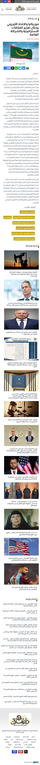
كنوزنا (10, 745)
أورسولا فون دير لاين (25, 228)
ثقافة (5, 739)
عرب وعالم (32, 18)
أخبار (32, 737)
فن (12, 739)
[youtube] (9, 1)
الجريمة (8, 737)
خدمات (7, 747)
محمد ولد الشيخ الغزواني (23, 217)
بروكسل (7, 217)
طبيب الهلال (30, 747)
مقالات (7, 742)
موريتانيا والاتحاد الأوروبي (24, 239)
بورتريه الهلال (18, 747)
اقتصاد (33, 742)
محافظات (16, 742)
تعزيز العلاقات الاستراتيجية (23, 233)
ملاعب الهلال (31, 739)
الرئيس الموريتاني (27, 212)
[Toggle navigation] (2, 9)
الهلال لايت (28, 745)
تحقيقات (17, 737)
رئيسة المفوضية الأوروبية (23, 223)
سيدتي (25, 742)
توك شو (18, 745)
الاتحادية (25, 737)
